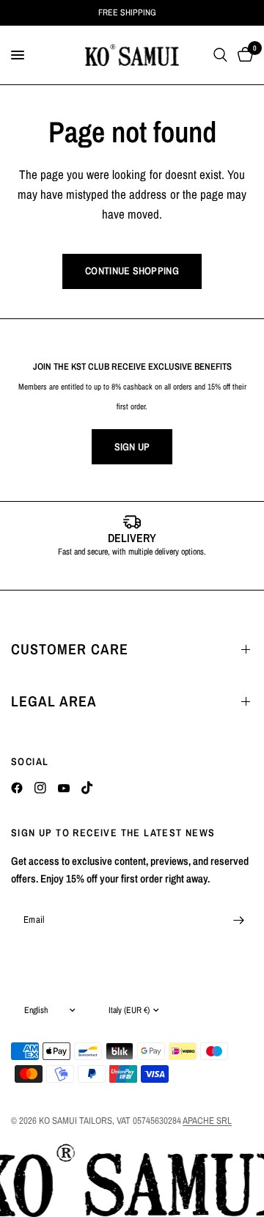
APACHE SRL (207, 1120)
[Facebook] (17, 787)
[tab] (110, 574)
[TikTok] (87, 787)
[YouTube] (64, 787)
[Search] (220, 55)
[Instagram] (40, 787)
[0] (242, 55)
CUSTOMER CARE (69, 649)
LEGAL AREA (54, 701)
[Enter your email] (238, 920)
